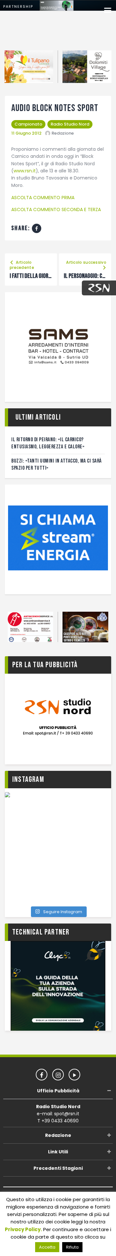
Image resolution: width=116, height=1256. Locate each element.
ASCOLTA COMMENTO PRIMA (42, 197)
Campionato (28, 124)
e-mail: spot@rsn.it (58, 1113)
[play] (74, 1074)
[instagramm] (58, 1074)
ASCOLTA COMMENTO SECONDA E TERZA (56, 209)
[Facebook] (36, 228)
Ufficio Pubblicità (58, 1091)
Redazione (58, 1135)
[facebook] (41, 1074)
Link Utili (58, 1152)
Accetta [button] (47, 1247)
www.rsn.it (25, 171)
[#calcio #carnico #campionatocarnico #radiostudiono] (58, 845)
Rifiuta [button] (72, 1247)
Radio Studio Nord (70, 124)
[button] (107, 10)
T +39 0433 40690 (58, 1121)
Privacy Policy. (23, 1229)
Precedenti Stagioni (58, 1168)
